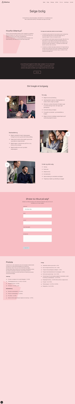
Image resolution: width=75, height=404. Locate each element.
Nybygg (52, 2)
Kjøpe (44, 2)
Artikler (56, 2)
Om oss (61, 2)
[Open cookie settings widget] (2, 402)
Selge (48, 2)
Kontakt (71, 2)
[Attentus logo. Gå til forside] (6, 2)
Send (26, 247)
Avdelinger (66, 2)
